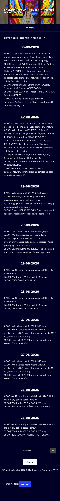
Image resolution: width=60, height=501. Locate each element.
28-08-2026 (30, 263)
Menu (31, 27)
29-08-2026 (30, 186)
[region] (30, 18)
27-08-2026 (30, 319)
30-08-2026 (30, 47)
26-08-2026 (30, 390)
